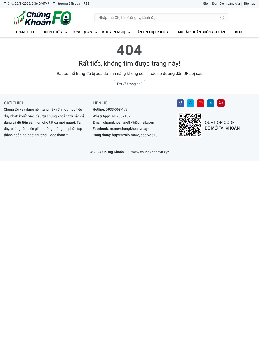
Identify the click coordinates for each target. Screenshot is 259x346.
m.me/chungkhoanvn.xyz (129, 129)
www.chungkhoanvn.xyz (150, 152)
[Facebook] (180, 103)
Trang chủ (25, 32)
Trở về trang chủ (130, 84)
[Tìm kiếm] (223, 18)
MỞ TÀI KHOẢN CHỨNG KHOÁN (201, 32)
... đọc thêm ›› (57, 135)
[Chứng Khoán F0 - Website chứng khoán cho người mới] (38, 17)
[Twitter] (190, 103)
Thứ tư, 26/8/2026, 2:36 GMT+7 (26, 4)
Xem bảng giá (230, 4)
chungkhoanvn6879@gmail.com (128, 123)
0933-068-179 (117, 110)
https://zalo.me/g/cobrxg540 (134, 135)
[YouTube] (200, 103)
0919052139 (121, 116)
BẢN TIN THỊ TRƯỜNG (151, 32)
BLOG (239, 32)
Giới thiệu (210, 4)
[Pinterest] (221, 103)
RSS (87, 4)
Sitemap (249, 4)
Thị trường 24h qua (66, 4)
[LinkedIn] (210, 103)
